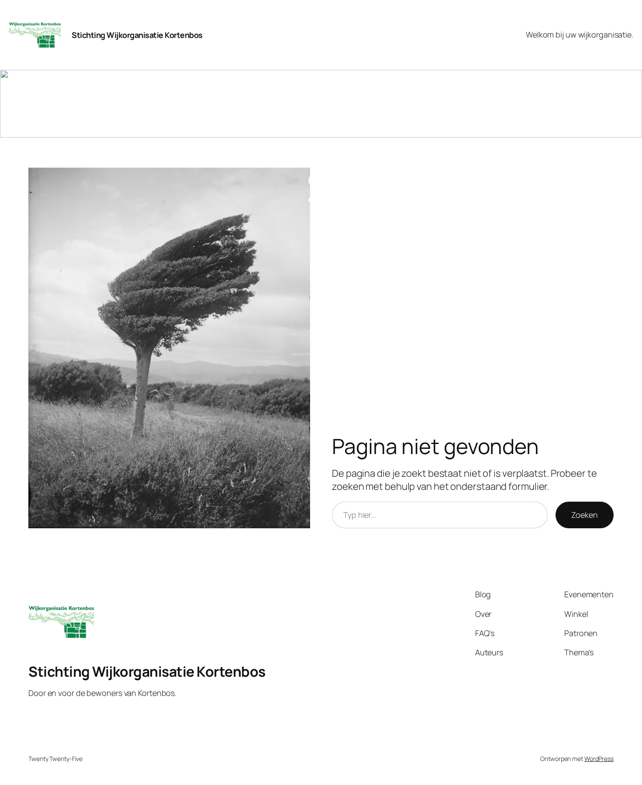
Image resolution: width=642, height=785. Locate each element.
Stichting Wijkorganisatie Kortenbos (137, 35)
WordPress (599, 758)
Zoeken (584, 515)
